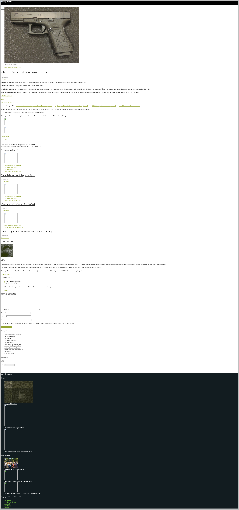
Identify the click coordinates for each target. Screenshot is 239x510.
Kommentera (5, 181)
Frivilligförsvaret (9, 336)
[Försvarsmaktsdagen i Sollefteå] (11, 193)
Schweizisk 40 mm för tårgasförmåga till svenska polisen (34, 106)
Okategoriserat (9, 353)
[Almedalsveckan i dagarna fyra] (11, 162)
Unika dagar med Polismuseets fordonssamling (26, 231)
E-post (3, 316)
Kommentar (5, 309)
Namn (3, 313)
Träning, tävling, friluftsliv (12, 346)
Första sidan (8, 500)
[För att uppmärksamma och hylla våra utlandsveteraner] (11, 491)
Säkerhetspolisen (6, 96)
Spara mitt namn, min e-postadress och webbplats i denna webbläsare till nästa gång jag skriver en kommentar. (39, 323)
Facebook (7, 506)
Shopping (7, 351)
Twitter (6, 508)
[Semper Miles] (6, 2)
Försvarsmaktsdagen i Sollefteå (18, 204)
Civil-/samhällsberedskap (12, 67)
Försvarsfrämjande (10, 167)
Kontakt (7, 504)
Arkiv (2, 365)
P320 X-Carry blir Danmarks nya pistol (104, 106)
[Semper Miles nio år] (18, 402)
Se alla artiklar (5, 274)
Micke (4, 79)
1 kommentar (5, 136)
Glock (2, 99)
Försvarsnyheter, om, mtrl (12, 165)
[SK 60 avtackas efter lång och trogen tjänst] (18, 450)
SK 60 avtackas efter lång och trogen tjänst (18, 451)
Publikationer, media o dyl (12, 348)
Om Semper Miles (10, 502)
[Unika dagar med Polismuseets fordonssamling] (11, 222)
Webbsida (4, 320)
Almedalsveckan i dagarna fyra (18, 175)
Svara (6, 290)
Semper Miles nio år (10, 404)
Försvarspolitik (9, 169)
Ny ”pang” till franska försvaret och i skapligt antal (71, 106)
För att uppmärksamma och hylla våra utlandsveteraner (22, 493)
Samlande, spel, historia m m (13, 227)
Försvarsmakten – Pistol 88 (9, 102)
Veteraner (7, 338)
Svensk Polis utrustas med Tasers (129, 106)
